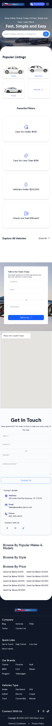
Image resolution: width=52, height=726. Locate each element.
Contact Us (26, 480)
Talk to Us (24, 317)
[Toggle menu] (47, 4)
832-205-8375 (39, 4)
